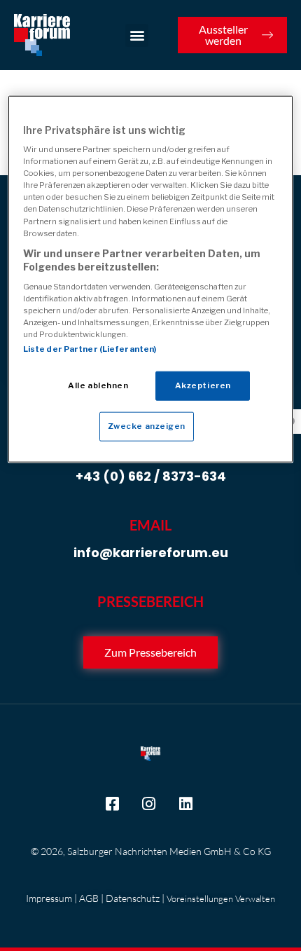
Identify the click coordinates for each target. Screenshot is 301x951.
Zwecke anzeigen (147, 426)
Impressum (49, 898)
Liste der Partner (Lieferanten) (90, 349)
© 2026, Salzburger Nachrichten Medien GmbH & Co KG (151, 851)
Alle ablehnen (98, 385)
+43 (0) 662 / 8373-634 (151, 476)
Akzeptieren (203, 385)
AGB (89, 898)
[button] (136, 35)
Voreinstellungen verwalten (221, 898)
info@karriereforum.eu (151, 552)
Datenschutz (133, 898)
